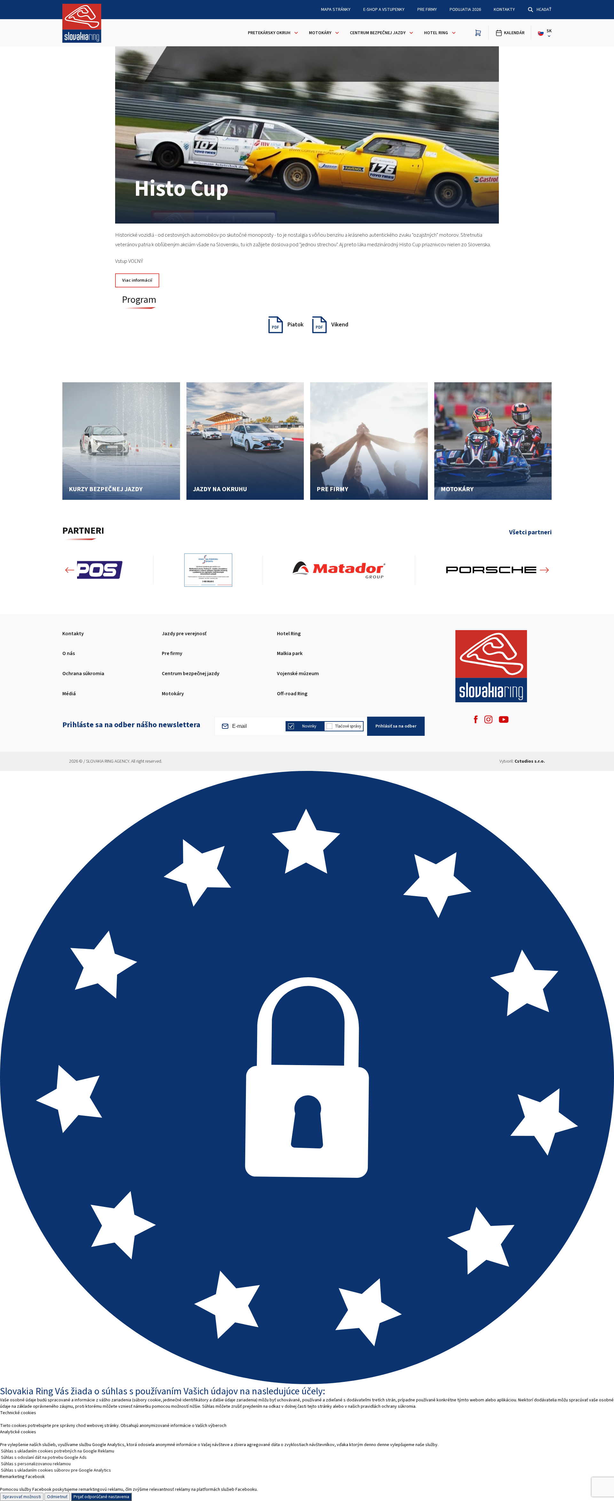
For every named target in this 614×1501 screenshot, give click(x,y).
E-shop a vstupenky (384, 9)
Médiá (69, 693)
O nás (68, 653)
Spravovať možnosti (22, 1497)
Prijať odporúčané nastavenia (101, 1497)
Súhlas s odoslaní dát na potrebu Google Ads (44, 1457)
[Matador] (262, 570)
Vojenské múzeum (298, 673)
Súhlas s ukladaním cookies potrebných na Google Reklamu (57, 1451)
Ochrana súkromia (83, 673)
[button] (69, 570)
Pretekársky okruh (269, 33)
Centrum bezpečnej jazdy (377, 33)
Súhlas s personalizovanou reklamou (36, 1464)
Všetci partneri (530, 533)
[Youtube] (503, 719)
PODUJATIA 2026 (465, 9)
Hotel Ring (436, 33)
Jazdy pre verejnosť (184, 633)
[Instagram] (488, 719)
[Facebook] (476, 719)
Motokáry (320, 33)
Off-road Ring (292, 693)
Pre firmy (427, 9)
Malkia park (290, 653)
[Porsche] (415, 570)
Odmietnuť (57, 1497)
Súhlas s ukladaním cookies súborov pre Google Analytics (56, 1470)
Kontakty (504, 9)
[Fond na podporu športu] (131, 570)
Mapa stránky (335, 9)
